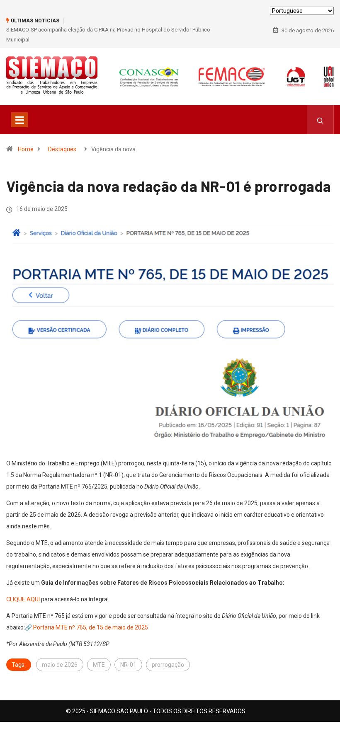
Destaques (62, 149)
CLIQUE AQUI (23, 599)
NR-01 (128, 664)
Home (26, 149)
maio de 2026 (60, 664)
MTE (99, 664)
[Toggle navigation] (19, 120)
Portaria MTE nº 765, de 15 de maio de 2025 (90, 627)
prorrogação (168, 664)
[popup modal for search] (320, 119)
